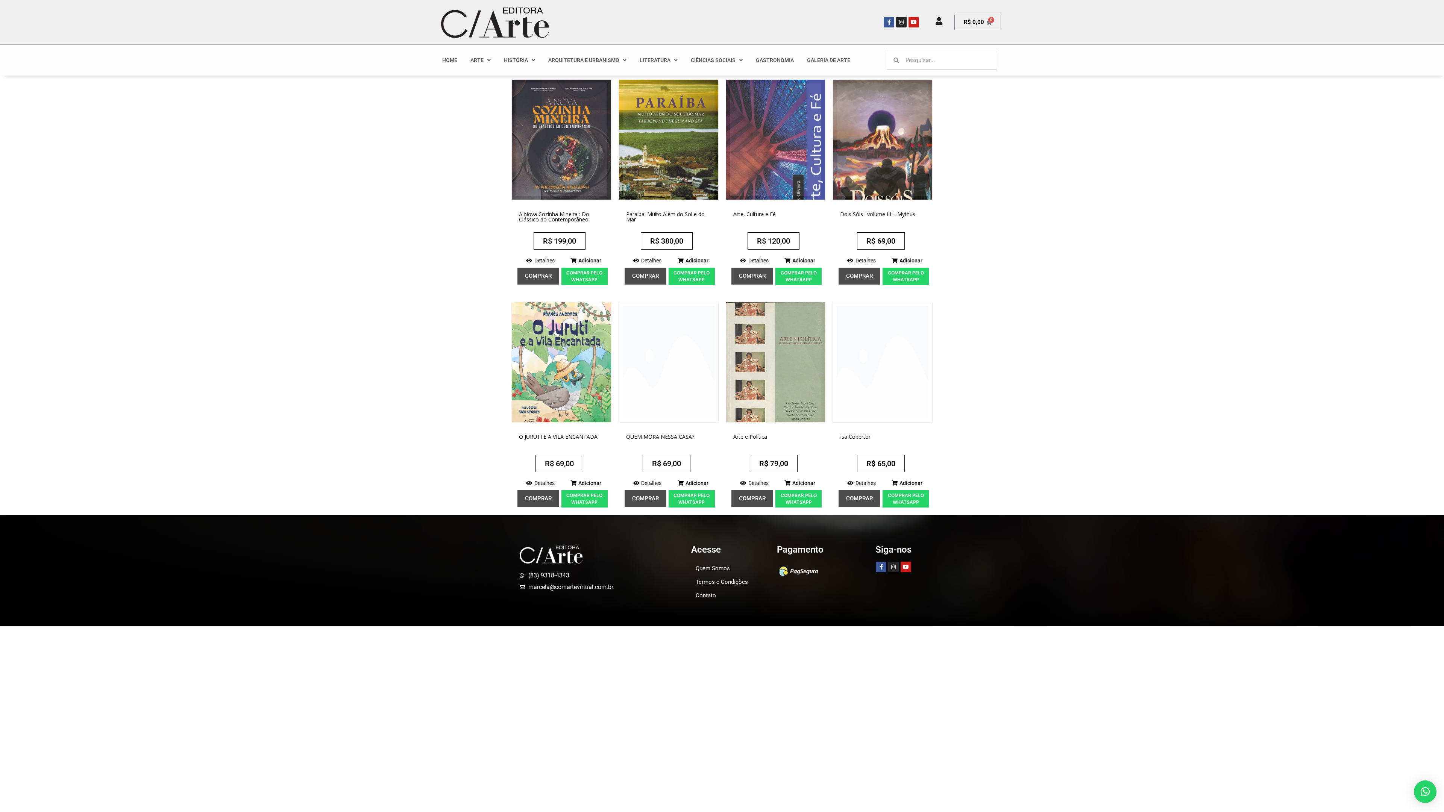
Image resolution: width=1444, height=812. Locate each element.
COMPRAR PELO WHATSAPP (584, 276)
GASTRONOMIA (775, 60)
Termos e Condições (722, 582)
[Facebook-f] (889, 22)
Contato (706, 595)
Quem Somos (713, 568)
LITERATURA (655, 60)
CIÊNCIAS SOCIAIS (713, 60)
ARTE (477, 60)
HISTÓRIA (516, 60)
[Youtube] (914, 22)
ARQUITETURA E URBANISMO (583, 60)
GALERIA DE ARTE (828, 60)
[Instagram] (901, 22)
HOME (449, 60)
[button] (585, 260)
